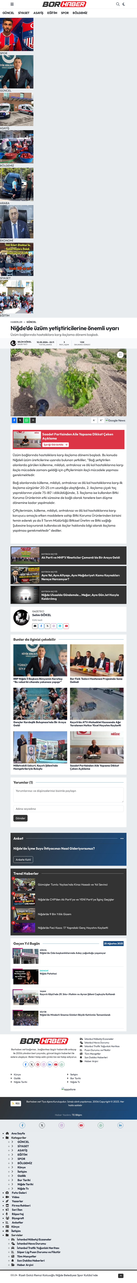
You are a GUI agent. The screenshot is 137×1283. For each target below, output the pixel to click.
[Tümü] (122, 838)
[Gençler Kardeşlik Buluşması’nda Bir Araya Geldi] (40, 703)
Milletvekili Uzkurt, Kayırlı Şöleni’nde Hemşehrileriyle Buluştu (35, 767)
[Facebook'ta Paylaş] (14, 420)
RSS (17, 1103)
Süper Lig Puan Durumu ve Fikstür (39, 1252)
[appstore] (68, 1089)
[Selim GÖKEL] (21, 617)
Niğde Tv (75, 1082)
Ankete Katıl (23, 859)
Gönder (20, 818)
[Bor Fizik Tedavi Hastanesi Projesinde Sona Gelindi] (97, 660)
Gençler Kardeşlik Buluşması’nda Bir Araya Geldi (39, 723)
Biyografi (17, 1218)
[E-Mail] (35, 626)
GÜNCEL (8, 13)
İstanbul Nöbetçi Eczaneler (99, 1038)
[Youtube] (66, 626)
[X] (31, 1064)
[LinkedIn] (49, 1064)
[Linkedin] (60, 626)
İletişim (74, 1074)
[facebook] (22, 1125)
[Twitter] (47, 626)
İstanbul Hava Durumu (97, 1042)
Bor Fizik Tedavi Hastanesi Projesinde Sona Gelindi (96, 680)
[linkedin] (120, 1125)
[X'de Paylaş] (20, 420)
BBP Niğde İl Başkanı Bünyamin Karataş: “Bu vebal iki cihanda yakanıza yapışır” (38, 680)
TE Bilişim (77, 1114)
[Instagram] (53, 626)
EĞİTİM (52, 13)
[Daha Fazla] (33, 420)
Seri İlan (16, 1209)
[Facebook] (41, 626)
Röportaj (17, 1214)
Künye (17, 1074)
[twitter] (42, 1125)
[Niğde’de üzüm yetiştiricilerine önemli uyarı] (69, 382)
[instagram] (61, 1125)
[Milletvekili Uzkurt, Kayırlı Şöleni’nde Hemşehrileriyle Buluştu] (40, 747)
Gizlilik (17, 1078)
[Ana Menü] (12, 4)
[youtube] (81, 1125)
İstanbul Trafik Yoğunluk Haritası (102, 1046)
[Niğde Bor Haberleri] (64, 4)
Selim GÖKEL (41, 615)
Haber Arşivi (91, 1061)
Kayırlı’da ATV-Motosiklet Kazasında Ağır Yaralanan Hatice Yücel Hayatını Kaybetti (95, 723)
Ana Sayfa (18, 1133)
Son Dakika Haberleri (96, 1057)
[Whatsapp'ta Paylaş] (27, 420)
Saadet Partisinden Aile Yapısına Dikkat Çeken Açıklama (94, 767)
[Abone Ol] (115, 420)
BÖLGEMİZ (80, 13)
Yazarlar (17, 1201)
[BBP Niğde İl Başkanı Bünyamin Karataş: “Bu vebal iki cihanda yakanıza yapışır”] (40, 660)
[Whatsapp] (61, 1064)
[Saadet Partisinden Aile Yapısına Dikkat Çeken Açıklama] (97, 747)
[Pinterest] (37, 1064)
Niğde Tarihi (20, 1082)
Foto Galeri (19, 1192)
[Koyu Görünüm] (123, 4)
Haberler (16, 322)
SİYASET (24, 13)
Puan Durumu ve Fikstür (98, 1050)
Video (15, 1197)
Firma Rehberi (20, 1205)
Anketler (17, 1222)
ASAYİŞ (38, 13)
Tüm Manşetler (93, 1053)
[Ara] (118, 4)
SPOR (65, 13)
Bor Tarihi (75, 1078)
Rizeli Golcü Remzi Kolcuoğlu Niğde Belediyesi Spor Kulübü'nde (58, 1275)
